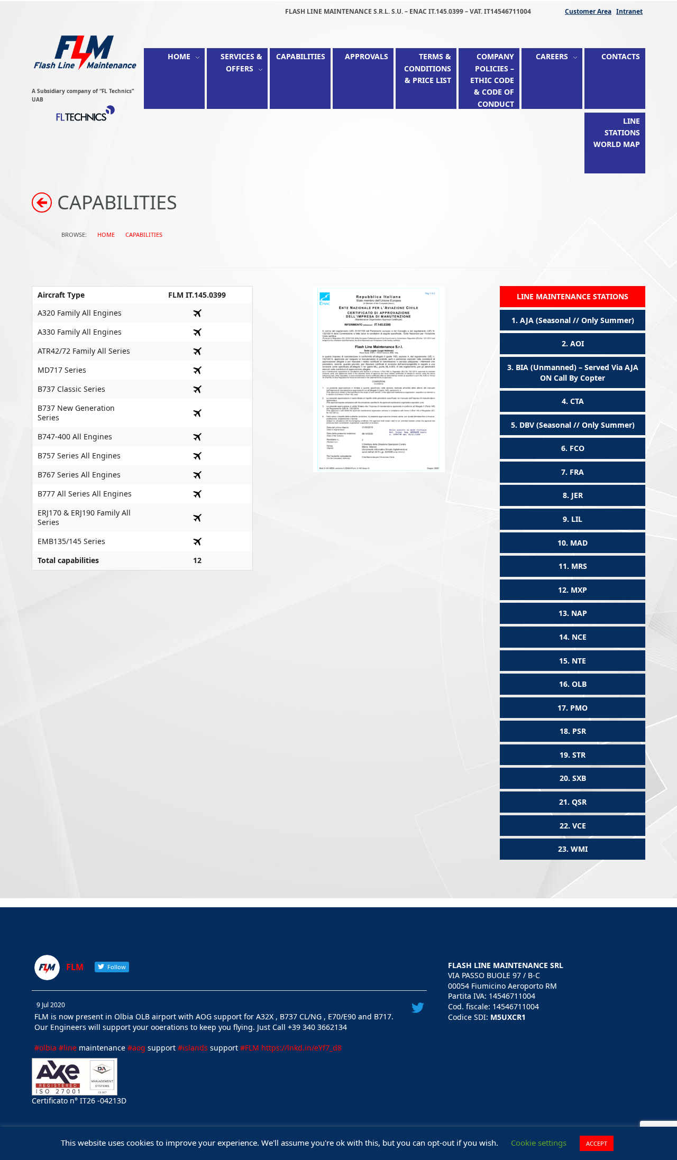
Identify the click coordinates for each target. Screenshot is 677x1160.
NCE (579, 637)
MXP (579, 590)
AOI (577, 343)
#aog (136, 1048)
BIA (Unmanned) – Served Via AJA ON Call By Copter (577, 372)
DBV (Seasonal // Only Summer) (577, 425)
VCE (579, 826)
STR (578, 755)
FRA (577, 472)
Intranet (629, 11)
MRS (579, 566)
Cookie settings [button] (538, 1142)
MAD (579, 543)
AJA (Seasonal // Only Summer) (577, 320)
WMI (579, 849)
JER (577, 495)
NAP (579, 613)
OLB (579, 684)
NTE (579, 661)
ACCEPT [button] (596, 1143)
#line (68, 1048)
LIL (576, 519)
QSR (579, 802)
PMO (579, 708)
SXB (579, 778)
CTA (577, 401)
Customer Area (588, 11)
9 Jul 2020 (50, 1004)
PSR (579, 731)
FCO (577, 448)
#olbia (45, 1048)
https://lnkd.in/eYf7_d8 (301, 1048)
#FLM (249, 1048)
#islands (193, 1048)
